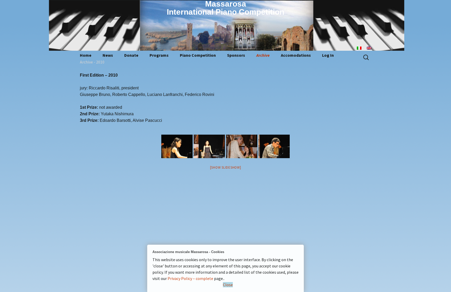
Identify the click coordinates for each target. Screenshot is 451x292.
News (108, 55)
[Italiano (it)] (362, 47)
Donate (131, 55)
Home (85, 55)
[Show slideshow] (225, 167)
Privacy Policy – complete (190, 278)
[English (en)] (372, 47)
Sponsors (236, 55)
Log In (328, 55)
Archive (263, 55)
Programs (159, 55)
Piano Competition (198, 55)
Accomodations (296, 55)
